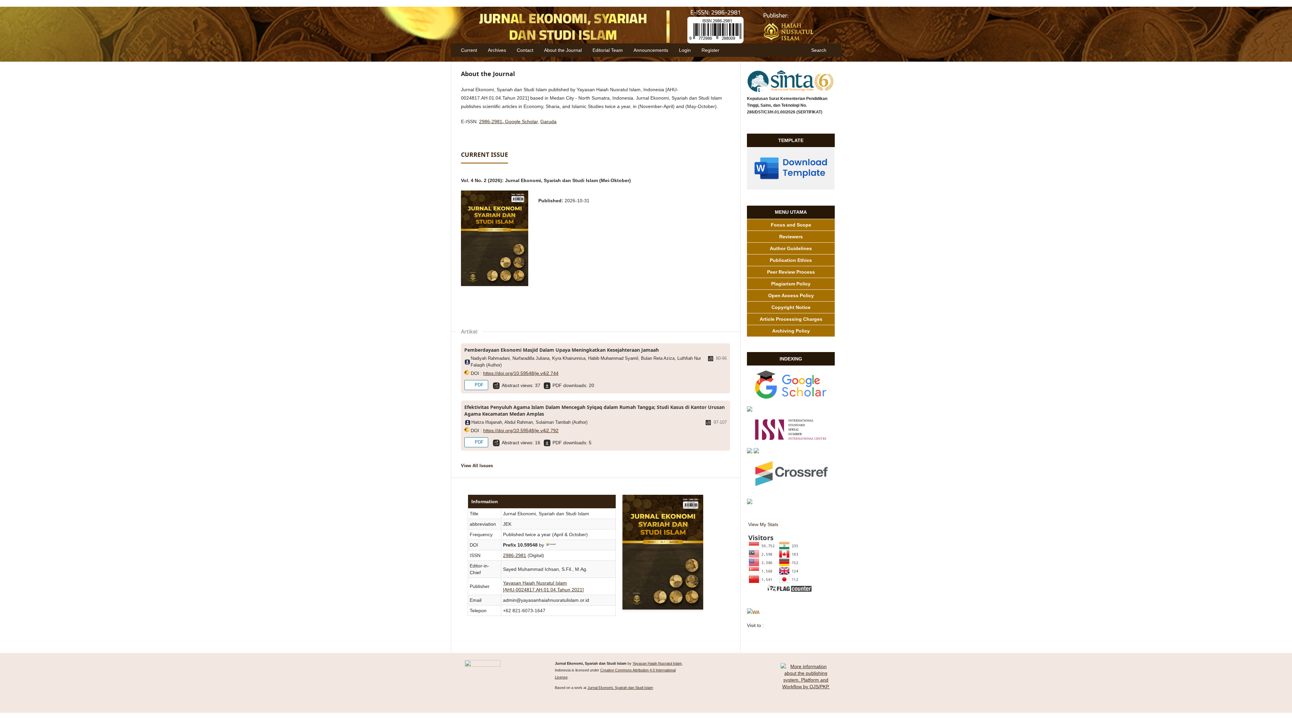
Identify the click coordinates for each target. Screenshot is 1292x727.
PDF (478, 384)
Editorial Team (608, 50)
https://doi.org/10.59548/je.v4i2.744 (521, 373)
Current (469, 50)
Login (685, 50)
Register (710, 50)
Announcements (651, 50)
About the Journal (563, 50)
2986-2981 (490, 121)
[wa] (753, 612)
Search (818, 50)
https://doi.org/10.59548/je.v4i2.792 (521, 430)
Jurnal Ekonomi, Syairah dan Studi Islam (620, 688)
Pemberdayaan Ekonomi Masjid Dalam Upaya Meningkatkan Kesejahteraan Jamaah (561, 350)
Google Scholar (521, 121)
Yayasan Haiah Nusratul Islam (657, 663)
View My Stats (763, 524)
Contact (525, 50)
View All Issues (477, 465)
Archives (497, 50)
